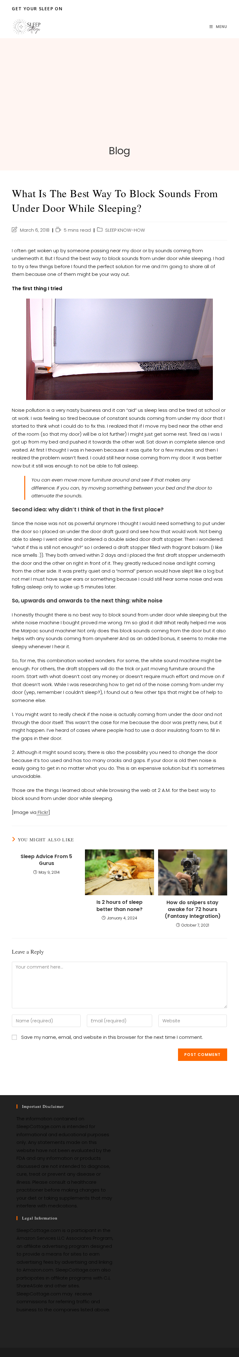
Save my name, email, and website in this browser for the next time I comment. (112, 1037)
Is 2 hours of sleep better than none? (119, 906)
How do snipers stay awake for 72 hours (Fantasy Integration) (193, 909)
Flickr (42, 812)
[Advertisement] (119, 97)
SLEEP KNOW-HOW (125, 230)
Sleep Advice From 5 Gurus (46, 860)
